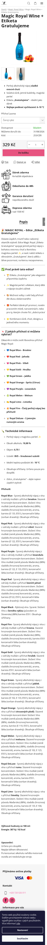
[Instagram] (12, 900)
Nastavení (22, 930)
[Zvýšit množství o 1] (42, 144)
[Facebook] (6, 900)
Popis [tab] (23, 221)
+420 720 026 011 (17, 892)
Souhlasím (22, 938)
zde (18, 923)
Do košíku (23, 152)
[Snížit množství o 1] (29, 144)
